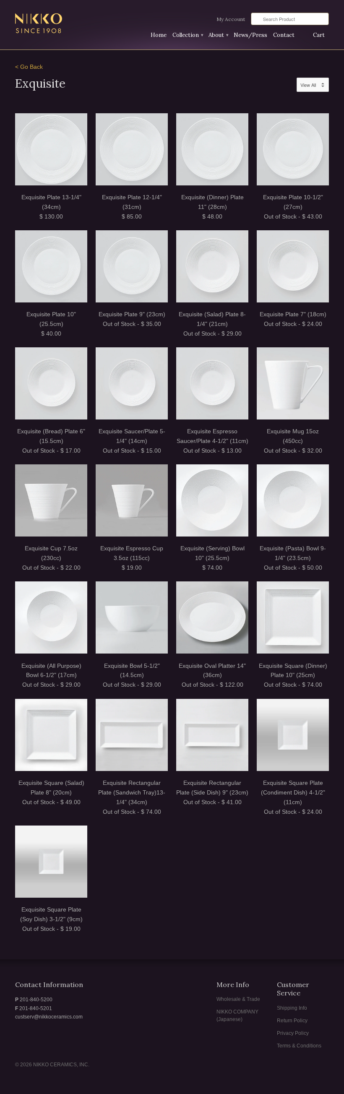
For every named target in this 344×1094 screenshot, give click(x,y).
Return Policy (292, 1021)
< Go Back (29, 67)
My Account (230, 19)
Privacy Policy (293, 1033)
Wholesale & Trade (238, 999)
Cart (319, 35)
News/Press (250, 35)
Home (159, 35)
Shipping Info (292, 1008)
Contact (283, 35)
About (218, 35)
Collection (187, 35)
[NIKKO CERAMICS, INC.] (64, 24)
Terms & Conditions (299, 1046)
